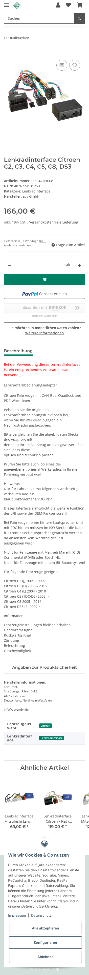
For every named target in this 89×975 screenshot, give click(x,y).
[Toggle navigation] (6, 3)
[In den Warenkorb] (8, 53)
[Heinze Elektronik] (17, 5)
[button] (58, 5)
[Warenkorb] (79, 5)
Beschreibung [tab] (18, 351)
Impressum (17, 915)
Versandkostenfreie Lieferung (53, 222)
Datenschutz (41, 915)
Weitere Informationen (44, 333)
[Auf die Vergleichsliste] (61, 65)
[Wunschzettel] (68, 5)
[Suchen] (79, 18)
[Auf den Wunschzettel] (74, 65)
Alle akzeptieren (45, 928)
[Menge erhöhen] (79, 265)
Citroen (45, 725)
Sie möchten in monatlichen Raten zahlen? (45, 330)
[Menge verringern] (9, 265)
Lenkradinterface (36, 191)
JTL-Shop (53, 969)
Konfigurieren (45, 942)
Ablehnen (45, 957)
